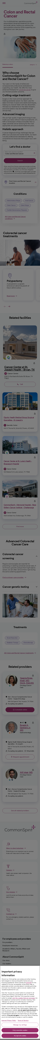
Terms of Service (23, 1020)
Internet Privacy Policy (9, 1020)
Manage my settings (20, 1025)
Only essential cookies (20, 1030)
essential (28, 982)
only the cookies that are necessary (23, 998)
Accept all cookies (20, 1035)
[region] (20, 1002)
